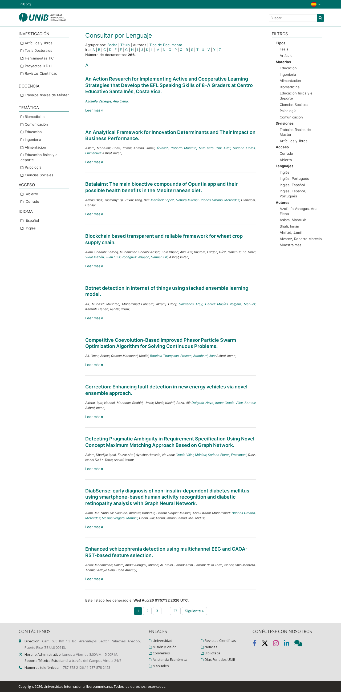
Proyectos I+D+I (38, 65)
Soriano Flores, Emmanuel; (228, 455)
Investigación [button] (34, 33)
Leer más (92, 110)
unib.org (25, 4)
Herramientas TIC (39, 58)
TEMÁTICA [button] (29, 107)
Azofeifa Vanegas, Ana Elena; (107, 101)
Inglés (31, 228)
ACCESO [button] (27, 184)
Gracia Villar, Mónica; (192, 455)
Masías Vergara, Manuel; (236, 304)
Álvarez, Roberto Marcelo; (178, 148)
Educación (33, 132)
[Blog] (300, 644)
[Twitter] (267, 644)
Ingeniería (33, 139)
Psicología (33, 167)
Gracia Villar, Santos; (240, 403)
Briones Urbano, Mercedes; (220, 200)
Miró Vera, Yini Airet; (216, 148)
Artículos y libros (38, 43)
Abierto (32, 194)
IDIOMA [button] (26, 211)
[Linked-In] (289, 644)
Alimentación (35, 147)
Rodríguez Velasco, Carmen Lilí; (145, 257)
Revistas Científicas (41, 73)
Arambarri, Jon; (204, 356)
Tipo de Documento (165, 45)
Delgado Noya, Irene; (208, 403)
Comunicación (36, 124)
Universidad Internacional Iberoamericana (78, 686)
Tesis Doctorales (38, 50)
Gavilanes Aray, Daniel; (198, 304)
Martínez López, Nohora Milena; (175, 200)
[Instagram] (278, 644)
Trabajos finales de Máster (47, 95)
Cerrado (32, 201)
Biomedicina (34, 116)
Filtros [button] (280, 33)
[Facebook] (257, 644)
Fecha (112, 45)
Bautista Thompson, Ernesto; (171, 356)
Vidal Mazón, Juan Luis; (103, 257)
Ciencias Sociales (39, 175)
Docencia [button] (29, 85)
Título (125, 45)
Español (32, 220)
